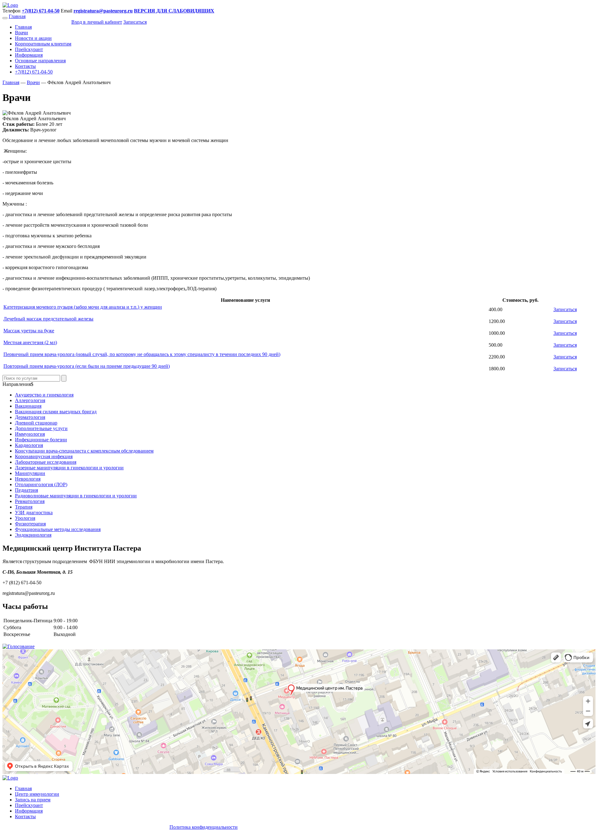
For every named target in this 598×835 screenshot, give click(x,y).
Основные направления (40, 60)
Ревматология (30, 501)
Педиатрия (26, 490)
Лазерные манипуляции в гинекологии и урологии (69, 467)
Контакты (25, 66)
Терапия (23, 507)
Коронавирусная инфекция (44, 456)
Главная (17, 16)
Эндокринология (33, 535)
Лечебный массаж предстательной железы (48, 318)
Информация (29, 55)
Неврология (27, 479)
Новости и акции (33, 38)
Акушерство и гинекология (44, 394)
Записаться (565, 309)
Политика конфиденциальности (203, 827)
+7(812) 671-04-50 (34, 71)
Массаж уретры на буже (28, 330)
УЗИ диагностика (34, 512)
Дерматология (30, 417)
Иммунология (30, 434)
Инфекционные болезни (41, 439)
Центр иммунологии (37, 794)
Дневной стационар (36, 422)
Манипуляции (30, 473)
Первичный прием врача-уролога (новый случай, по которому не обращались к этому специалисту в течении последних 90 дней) (141, 354)
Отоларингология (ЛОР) (41, 484)
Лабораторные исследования (45, 462)
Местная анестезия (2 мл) (30, 342)
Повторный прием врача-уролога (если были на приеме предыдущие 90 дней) (86, 366)
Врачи (21, 32)
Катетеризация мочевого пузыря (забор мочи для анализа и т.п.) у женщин (82, 307)
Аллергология (30, 400)
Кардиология (29, 445)
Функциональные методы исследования (58, 529)
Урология (25, 518)
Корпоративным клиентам (43, 43)
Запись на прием (32, 799)
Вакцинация (28, 406)
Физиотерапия (30, 523)
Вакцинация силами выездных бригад (56, 411)
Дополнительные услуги (41, 428)
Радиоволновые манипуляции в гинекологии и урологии (76, 495)
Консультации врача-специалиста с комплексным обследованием (84, 450)
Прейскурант (29, 49)
